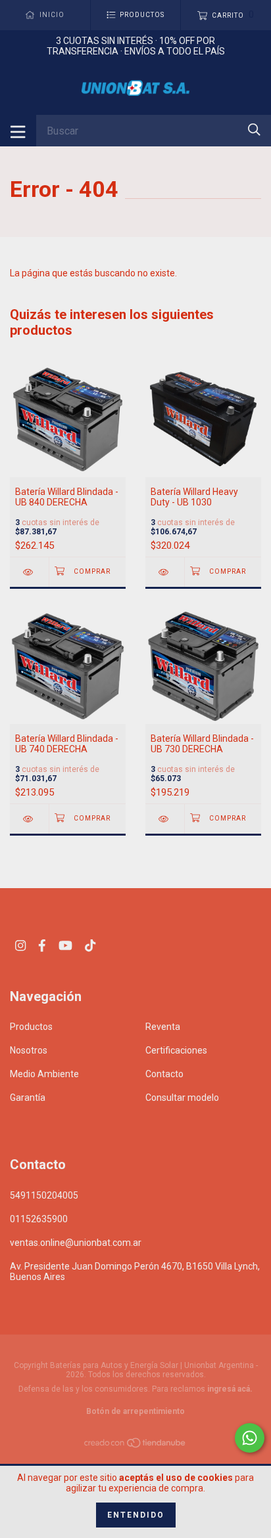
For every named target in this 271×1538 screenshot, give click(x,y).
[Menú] (18, 130)
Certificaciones (176, 1050)
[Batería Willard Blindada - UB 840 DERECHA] (29, 572)
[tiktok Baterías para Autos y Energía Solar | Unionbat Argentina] (90, 945)
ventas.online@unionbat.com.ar (75, 1242)
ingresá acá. (230, 1389)
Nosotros (28, 1050)
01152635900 (39, 1219)
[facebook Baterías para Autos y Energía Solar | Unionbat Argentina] (42, 945)
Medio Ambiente (44, 1074)
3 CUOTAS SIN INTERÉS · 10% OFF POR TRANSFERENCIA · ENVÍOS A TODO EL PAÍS (136, 45)
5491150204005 (44, 1195)
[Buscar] (254, 129)
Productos (31, 1026)
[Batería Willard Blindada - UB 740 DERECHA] (29, 819)
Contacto (164, 1074)
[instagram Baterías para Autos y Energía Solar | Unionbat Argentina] (20, 945)
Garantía (27, 1097)
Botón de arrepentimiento (135, 1411)
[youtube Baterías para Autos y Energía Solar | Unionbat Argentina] (65, 945)
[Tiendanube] (135, 1445)
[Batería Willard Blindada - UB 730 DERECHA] (164, 819)
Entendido (135, 1515)
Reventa (162, 1026)
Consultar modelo (182, 1097)
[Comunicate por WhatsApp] (249, 1438)
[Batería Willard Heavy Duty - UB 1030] (164, 572)
